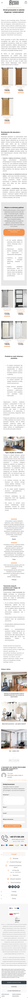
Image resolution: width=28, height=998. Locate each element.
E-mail (5, 813)
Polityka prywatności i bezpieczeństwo (16, 995)
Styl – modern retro (14, 751)
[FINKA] (7, 106)
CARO (20, 88)
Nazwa (5, 807)
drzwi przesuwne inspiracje (14, 7)
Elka (8, 773)
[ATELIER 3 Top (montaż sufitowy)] (21, 298)
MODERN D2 (7, 310)
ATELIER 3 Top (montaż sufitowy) (21, 311)
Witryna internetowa (8, 819)
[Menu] (2, 2)
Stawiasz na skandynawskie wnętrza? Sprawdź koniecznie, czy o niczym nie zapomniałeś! (14, 695)
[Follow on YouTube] (18, 886)
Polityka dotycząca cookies (5, 995)
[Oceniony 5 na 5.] (7, 346)
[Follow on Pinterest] (15, 886)
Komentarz (6, 794)
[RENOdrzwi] (14, 2)
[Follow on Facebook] (9, 886)
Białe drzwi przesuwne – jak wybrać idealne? (14, 724)
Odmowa (14, 986)
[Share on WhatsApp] (10, 760)
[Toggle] (1, 854)
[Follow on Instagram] (12, 886)
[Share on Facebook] (12, 760)
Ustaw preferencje (14, 990)
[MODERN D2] (7, 298)
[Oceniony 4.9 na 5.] (21, 92)
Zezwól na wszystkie (14, 982)
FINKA (7, 118)
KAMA (7, 88)
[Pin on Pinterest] (18, 760)
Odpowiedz (24, 780)
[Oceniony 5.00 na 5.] (7, 92)
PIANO (7, 342)
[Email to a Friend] (15, 760)
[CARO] (21, 76)
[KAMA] (7, 76)
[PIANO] (7, 330)
